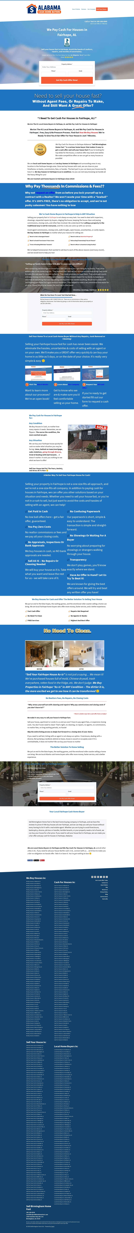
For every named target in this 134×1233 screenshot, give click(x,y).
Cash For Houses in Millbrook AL (61, 1017)
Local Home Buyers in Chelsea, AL (62, 1062)
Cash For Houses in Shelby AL (61, 954)
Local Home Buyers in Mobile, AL (61, 1137)
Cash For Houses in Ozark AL (60, 1025)
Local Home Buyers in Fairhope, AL (62, 1170)
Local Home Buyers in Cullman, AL (62, 1066)
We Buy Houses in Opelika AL (33, 983)
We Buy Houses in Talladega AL (33, 956)
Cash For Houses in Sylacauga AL (61, 958)
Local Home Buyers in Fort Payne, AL (62, 1193)
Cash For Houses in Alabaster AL (61, 885)
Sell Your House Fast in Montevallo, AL (35, 1197)
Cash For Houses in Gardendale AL (62, 915)
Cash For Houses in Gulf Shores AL (62, 1036)
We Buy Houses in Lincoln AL (32, 931)
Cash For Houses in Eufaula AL (61, 1040)
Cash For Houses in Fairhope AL (61, 1006)
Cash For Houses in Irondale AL (61, 927)
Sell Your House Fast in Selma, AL (34, 1172)
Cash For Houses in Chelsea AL (61, 898)
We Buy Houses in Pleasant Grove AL (34, 948)
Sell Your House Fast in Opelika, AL (34, 1147)
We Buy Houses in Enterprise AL (33, 985)
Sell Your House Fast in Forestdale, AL (35, 1068)
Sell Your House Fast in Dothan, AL (34, 1135)
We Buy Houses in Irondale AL (33, 923)
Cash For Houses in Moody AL (61, 942)
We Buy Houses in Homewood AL (34, 915)
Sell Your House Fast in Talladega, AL (34, 1120)
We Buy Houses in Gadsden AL (33, 981)
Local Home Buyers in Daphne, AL (62, 1158)
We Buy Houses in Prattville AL (33, 979)
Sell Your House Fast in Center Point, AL (35, 1056)
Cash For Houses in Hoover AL (61, 921)
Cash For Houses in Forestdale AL (62, 908)
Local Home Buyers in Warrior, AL (61, 1133)
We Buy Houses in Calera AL (32, 890)
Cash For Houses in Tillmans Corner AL (63, 1015)
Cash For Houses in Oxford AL (61, 1004)
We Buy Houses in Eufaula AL (32, 1036)
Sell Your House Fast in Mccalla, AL (34, 1100)
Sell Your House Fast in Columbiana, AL (35, 1060)
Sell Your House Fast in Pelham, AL (34, 1106)
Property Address (67, 64)
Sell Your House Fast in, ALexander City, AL (36, 1181)
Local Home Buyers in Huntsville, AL (62, 1089)
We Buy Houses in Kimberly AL (33, 927)
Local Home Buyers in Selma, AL (61, 1177)
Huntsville (105, 899)
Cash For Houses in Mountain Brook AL (63, 944)
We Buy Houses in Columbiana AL (33, 896)
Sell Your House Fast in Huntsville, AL (34, 1085)
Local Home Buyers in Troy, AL (61, 1172)
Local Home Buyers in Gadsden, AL (62, 1150)
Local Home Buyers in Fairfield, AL (62, 1070)
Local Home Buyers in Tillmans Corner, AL (63, 1179)
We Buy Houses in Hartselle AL (33, 1019)
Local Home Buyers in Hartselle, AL (62, 1187)
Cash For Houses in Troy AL (60, 1008)
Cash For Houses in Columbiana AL (62, 900)
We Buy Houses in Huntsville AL (33, 921)
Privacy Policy (104, 892)
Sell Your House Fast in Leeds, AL (34, 1093)
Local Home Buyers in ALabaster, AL (62, 1049)
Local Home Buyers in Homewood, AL (63, 1083)
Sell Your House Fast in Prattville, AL (34, 1143)
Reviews (83, 9)
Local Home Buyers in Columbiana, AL (62, 1064)
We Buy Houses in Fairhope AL (33, 1002)
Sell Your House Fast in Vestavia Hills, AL (35, 1127)
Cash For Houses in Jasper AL (61, 929)
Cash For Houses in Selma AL (61, 1013)
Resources (105, 890)
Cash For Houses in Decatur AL (61, 904)
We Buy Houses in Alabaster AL (33, 881)
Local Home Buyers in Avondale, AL (62, 1052)
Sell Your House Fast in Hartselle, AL (34, 1183)
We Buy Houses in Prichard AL (33, 994)
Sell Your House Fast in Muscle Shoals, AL (35, 1191)
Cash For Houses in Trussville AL (61, 963)
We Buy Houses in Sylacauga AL (33, 954)
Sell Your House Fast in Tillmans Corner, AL (36, 1175)
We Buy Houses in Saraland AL (33, 1023)
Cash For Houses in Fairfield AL (61, 906)
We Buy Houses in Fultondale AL (33, 908)
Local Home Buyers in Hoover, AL (62, 1085)
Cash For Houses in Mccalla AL (61, 940)
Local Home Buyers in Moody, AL (61, 1106)
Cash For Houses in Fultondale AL (62, 913)
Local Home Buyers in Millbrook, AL (62, 1181)
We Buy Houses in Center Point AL (34, 892)
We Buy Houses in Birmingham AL (34, 888)
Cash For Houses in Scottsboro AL (62, 1019)
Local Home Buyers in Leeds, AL (61, 1097)
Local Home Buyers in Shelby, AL (61, 1118)
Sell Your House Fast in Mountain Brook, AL (36, 1104)
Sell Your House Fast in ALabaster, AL (34, 1045)
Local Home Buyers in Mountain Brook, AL (63, 1108)
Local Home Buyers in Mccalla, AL (62, 1104)
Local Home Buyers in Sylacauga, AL (62, 1122)
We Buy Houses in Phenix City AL (33, 977)
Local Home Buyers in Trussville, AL (62, 1127)
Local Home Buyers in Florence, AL (62, 1143)
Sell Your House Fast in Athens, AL (34, 1152)
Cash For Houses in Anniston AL (61, 1000)
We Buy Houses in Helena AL (32, 913)
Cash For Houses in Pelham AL (61, 946)
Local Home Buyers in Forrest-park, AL (63, 1075)
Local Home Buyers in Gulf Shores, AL (63, 1200)
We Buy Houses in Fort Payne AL (33, 1025)
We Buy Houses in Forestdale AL (33, 904)
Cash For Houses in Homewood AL (62, 919)
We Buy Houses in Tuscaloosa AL (33, 960)
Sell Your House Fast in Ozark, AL (33, 1185)
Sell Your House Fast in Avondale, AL (34, 1047)
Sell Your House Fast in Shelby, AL (34, 1114)
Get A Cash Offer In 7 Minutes (98, 24)
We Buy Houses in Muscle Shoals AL (34, 1027)
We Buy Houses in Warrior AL (33, 965)
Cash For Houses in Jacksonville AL (62, 1033)
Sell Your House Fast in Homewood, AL (35, 1079)
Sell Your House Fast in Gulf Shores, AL (35, 1195)
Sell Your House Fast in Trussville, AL (34, 1122)
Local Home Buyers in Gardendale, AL (63, 1079)
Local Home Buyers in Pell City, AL (62, 1112)
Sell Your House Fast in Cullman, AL (34, 1062)
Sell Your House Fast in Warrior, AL (34, 1129)
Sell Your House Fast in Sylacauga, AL (34, 1118)
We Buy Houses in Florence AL (33, 975)
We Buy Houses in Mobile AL (32, 969)
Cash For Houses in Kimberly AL (61, 931)
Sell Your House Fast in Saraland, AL (34, 1187)
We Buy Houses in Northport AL (33, 992)
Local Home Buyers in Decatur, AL (62, 1068)
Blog (106, 894)
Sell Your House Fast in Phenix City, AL (35, 1141)
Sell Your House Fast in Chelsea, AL (34, 1058)
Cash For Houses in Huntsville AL (61, 925)
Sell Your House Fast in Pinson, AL (34, 1110)
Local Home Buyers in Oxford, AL (61, 1168)
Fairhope (52, 217)
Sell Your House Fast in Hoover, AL (34, 1081)
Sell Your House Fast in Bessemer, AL (34, 1049)
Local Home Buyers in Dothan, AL (61, 1139)
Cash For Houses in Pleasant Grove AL (63, 952)
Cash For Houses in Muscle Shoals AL (62, 1031)
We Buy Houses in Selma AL (32, 1008)
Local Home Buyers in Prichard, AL (62, 1162)
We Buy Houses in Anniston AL (33, 996)
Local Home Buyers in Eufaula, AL (61, 1204)
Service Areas (104, 896)
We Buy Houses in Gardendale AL (34, 910)
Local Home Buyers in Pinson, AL (61, 1114)
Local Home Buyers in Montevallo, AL (62, 1202)
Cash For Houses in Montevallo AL (62, 1038)
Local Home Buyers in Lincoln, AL (61, 1100)
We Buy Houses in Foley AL (32, 1006)
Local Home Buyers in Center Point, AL (63, 1060)
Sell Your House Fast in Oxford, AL (34, 1164)
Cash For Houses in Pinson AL (61, 950)
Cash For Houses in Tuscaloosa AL (62, 965)
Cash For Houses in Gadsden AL (61, 985)
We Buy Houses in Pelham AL (33, 942)
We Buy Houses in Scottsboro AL (33, 1015)
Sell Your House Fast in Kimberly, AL (34, 1091)
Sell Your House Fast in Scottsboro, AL (35, 1179)
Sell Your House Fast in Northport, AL (34, 1156)
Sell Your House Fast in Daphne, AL (34, 1154)
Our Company (91, 9)
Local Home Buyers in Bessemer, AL (62, 1054)
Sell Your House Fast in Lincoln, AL (34, 1095)
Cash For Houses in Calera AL (61, 894)
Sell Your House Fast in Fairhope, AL (34, 1166)
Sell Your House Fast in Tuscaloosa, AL (35, 1125)
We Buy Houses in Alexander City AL (34, 1017)
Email (80, 71)
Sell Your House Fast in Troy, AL (33, 1168)
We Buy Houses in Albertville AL (33, 998)
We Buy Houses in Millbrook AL (33, 1013)
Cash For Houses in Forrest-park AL (62, 910)
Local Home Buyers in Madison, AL (62, 1102)
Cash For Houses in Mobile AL (61, 973)
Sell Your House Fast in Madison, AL (34, 1097)
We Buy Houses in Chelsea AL (33, 894)
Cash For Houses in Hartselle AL (61, 1023)
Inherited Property (86, 237)
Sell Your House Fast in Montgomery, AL (35, 1131)
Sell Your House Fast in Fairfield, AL (34, 1066)
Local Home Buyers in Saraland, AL (62, 1191)
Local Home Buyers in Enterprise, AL (62, 1154)
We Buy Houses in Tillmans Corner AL (34, 1011)
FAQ (107, 887)
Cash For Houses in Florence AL (61, 979)
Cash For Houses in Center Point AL (62, 896)
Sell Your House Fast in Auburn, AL (34, 1137)
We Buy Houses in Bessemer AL (33, 885)
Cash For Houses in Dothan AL (61, 975)
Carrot (52, 1226)
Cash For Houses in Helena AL (61, 917)
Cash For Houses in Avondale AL (61, 888)
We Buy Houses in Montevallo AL (33, 1033)
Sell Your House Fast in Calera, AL (34, 1054)
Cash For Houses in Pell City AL (61, 948)
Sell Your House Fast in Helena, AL (34, 1077)
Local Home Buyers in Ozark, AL (61, 1189)
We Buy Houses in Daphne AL (33, 990)
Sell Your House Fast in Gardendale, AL (35, 1075)
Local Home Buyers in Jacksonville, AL (63, 1197)
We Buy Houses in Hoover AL (33, 917)
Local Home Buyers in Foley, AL (61, 1175)
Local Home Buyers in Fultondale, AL (62, 1077)
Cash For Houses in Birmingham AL (62, 892)
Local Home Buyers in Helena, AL (61, 1081)
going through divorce (52, 452)
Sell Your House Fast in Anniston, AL (34, 1160)
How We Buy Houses (88, 132)
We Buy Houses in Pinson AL (32, 946)
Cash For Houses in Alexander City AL (62, 1021)
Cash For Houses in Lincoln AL (61, 935)
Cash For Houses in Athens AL (61, 992)
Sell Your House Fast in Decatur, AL (34, 1064)
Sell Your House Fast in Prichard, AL (34, 1158)
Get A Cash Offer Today (101, 880)
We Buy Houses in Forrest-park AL (34, 906)
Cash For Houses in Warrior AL (61, 969)
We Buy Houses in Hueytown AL (33, 919)
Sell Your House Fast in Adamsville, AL (35, 1116)
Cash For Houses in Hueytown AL (61, 923)
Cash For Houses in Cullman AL (61, 902)
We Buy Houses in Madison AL (33, 933)
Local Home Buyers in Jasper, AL (61, 1093)
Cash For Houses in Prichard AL (61, 998)
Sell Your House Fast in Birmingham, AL (35, 1052)
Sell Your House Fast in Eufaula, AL (34, 1200)
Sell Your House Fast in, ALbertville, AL (35, 1162)
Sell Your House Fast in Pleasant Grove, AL (36, 1112)
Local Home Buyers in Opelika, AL (62, 1152)
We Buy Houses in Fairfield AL (33, 902)
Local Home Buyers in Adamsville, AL (62, 1120)
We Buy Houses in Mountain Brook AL (34, 940)
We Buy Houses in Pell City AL (33, 944)
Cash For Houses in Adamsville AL (62, 956)
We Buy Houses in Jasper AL (32, 925)
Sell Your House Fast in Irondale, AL (34, 1087)
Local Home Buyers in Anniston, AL (62, 1164)
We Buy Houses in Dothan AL (32, 971)
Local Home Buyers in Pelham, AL (62, 1110)
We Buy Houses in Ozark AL (32, 1021)
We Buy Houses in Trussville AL (33, 958)
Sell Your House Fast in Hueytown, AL (34, 1083)
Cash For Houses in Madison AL (61, 938)
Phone (53, 71)
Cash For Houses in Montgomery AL (62, 971)
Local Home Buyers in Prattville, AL (62, 1147)
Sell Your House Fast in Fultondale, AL (35, 1072)
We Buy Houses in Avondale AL (33, 883)
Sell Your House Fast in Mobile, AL (34, 1133)
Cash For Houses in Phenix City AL (62, 981)
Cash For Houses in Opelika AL (61, 988)
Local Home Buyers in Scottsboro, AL (62, 1183)
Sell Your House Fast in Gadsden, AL (34, 1145)
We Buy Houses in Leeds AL (32, 929)
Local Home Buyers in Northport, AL (62, 1160)
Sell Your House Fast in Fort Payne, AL (35, 1189)
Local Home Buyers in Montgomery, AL (63, 1135)
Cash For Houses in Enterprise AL (62, 990)
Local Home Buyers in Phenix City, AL (62, 1145)
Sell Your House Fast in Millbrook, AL (34, 1177)
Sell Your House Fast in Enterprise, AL (35, 1150)
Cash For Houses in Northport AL (61, 996)
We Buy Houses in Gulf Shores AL (34, 1031)
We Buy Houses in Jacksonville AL (34, 1029)
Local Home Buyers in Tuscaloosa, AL (62, 1129)
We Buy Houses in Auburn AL (32, 973)
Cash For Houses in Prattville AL (61, 983)
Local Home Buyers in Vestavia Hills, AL (63, 1131)
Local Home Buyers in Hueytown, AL (62, 1087)
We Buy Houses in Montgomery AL (34, 967)
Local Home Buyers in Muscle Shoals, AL (63, 1195)
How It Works (76, 9)
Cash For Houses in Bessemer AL (61, 890)
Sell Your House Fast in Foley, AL (33, 1170)
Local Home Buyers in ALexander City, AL (63, 1185)
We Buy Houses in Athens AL (32, 988)
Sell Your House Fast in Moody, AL (34, 1102)
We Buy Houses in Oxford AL (32, 1000)
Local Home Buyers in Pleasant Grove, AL (63, 1116)
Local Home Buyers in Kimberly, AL (62, 1095)
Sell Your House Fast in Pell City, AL (34, 1108)
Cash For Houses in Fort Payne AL (62, 1029)
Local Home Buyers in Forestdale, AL (62, 1072)
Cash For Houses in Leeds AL (61, 933)
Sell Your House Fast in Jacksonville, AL (35, 1193)
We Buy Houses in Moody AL (32, 938)
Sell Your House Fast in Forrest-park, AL (35, 1070)
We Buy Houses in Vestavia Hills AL (34, 963)
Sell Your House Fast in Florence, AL (34, 1139)
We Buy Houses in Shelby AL (32, 950)
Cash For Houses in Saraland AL (61, 1027)
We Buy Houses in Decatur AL (33, 900)
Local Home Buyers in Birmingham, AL (63, 1056)
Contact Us (105, 883)
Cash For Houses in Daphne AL (61, 994)
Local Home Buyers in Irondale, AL (62, 1091)
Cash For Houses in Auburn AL (61, 977)
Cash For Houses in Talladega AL (61, 960)
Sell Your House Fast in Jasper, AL (34, 1089)
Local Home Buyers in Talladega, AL (62, 1125)
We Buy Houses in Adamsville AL (33, 952)
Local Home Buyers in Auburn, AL (61, 1141)
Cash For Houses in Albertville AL (61, 1002)
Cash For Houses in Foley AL (60, 1011)
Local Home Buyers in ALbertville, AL (62, 1166)
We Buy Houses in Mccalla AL (33, 935)
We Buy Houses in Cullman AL (33, 898)
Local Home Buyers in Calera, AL (61, 1058)
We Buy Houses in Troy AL (32, 1004)
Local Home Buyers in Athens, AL (61, 1156)
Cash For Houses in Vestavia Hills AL (62, 967)
